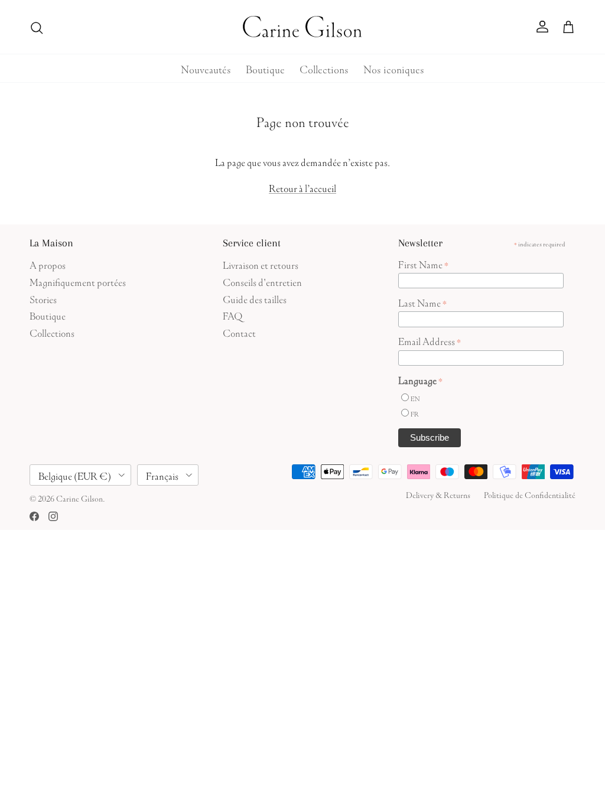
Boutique (265, 68)
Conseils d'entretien (262, 281)
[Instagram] (53, 516)
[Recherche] (37, 27)
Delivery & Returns (438, 493)
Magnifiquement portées (78, 281)
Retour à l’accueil (302, 187)
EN (415, 398)
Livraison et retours (260, 263)
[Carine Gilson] (302, 27)
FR (415, 413)
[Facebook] (34, 516)
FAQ (232, 314)
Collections (324, 68)
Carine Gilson (79, 497)
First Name (423, 263)
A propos (48, 263)
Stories (43, 298)
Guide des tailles (255, 298)
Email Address (429, 340)
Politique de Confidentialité (529, 493)
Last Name (422, 302)
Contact (239, 331)
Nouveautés (206, 68)
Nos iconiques (393, 68)
